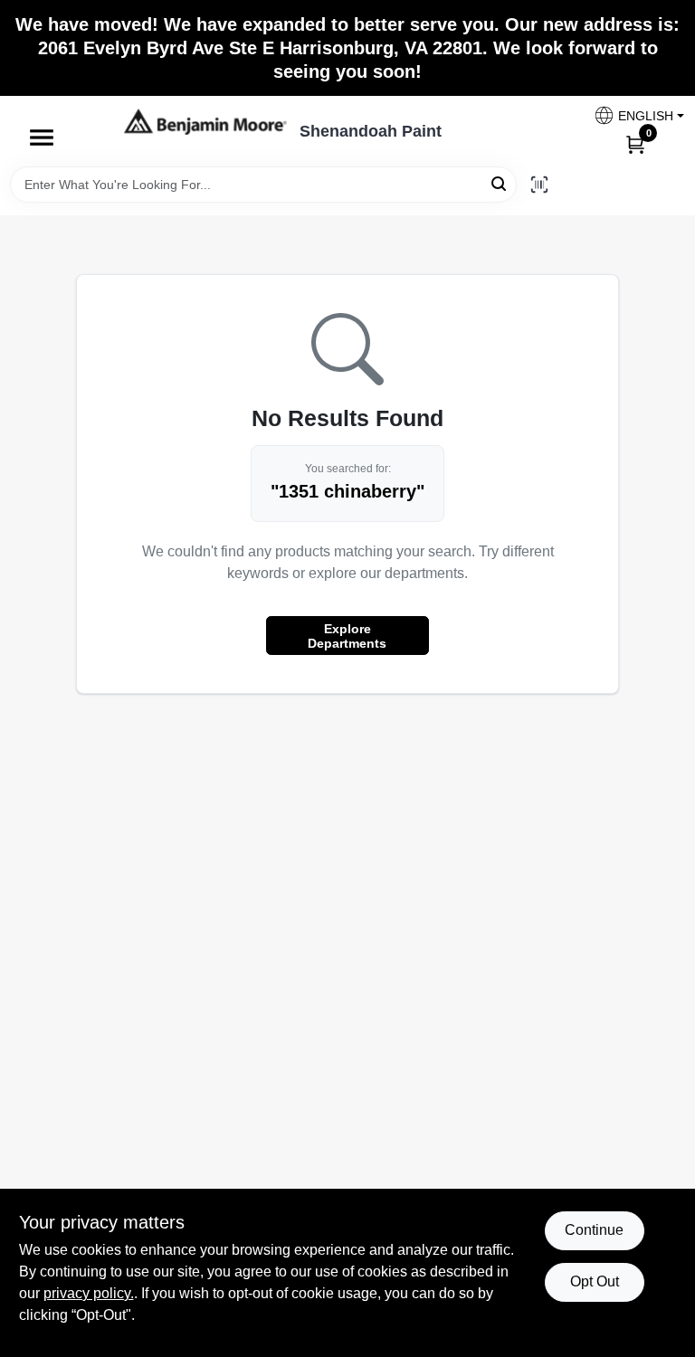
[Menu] (41, 137)
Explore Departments (347, 636)
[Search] (500, 183)
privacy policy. (88, 1293)
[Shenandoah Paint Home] (205, 122)
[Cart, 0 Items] (635, 144)
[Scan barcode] (539, 184)
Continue (594, 1230)
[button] (632, 115)
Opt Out (594, 1281)
